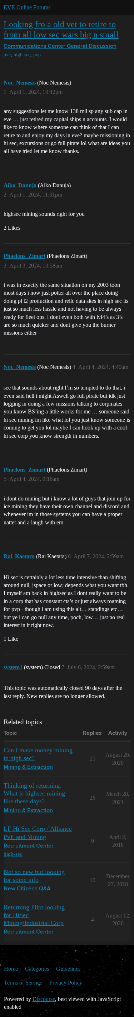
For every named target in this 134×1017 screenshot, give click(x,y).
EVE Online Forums (27, 7)
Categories (37, 969)
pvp (37, 54)
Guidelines (68, 969)
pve (7, 54)
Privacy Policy (65, 983)
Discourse (44, 999)
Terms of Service (23, 983)
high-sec (22, 54)
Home (11, 969)
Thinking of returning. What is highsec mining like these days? (34, 793)
